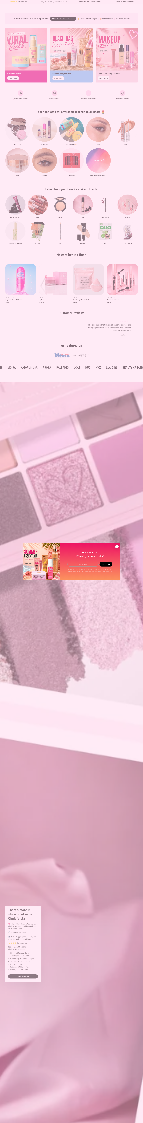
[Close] (117, 546)
